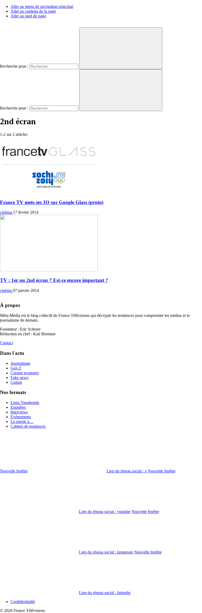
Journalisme (20, 363)
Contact (6, 343)
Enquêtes (18, 407)
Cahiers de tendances (28, 426)
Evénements (21, 417)
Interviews (19, 412)
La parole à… (22, 421)
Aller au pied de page (28, 16)
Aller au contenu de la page (33, 11)
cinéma (6, 212)
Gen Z (16, 368)
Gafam (16, 382)
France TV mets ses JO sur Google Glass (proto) (51, 202)
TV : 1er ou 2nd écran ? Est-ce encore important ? (54, 280)
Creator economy (25, 373)
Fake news (19, 377)
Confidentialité (23, 601)
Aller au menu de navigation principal (42, 6)
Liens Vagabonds (25, 402)
